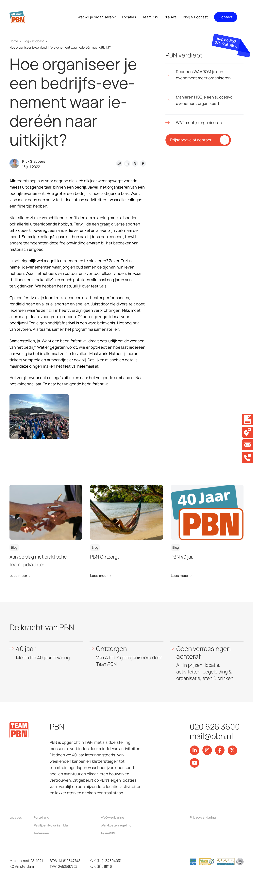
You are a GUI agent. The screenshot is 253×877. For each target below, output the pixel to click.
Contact (225, 17)
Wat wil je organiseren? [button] (96, 17)
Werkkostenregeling (116, 825)
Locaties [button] (129, 17)
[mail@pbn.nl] (247, 444)
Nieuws (170, 17)
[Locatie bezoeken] (247, 432)
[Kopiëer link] (119, 163)
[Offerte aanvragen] (247, 419)
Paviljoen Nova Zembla (51, 825)
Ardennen (41, 833)
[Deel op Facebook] (143, 163)
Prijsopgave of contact (190, 140)
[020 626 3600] (247, 457)
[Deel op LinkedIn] (127, 163)
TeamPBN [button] (150, 17)
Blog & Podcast (195, 17)
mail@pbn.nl (211, 736)
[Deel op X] (135, 163)
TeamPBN (108, 833)
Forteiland (41, 817)
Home (13, 41)
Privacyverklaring (203, 817)
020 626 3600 (215, 726)
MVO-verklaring (112, 817)
